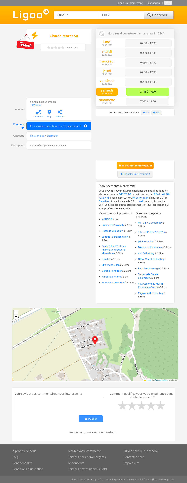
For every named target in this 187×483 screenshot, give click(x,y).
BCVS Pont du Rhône (113, 282)
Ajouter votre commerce (84, 451)
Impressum (131, 463)
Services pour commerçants (87, 457)
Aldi (141, 201)
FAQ (15, 457)
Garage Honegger (112, 270)
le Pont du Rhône (111, 276)
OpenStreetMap (161, 380)
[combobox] (76, 15)
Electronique (37, 135)
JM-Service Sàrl (140, 197)
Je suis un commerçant (130, 3)
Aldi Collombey (146, 253)
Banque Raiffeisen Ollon (115, 236)
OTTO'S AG (125, 194)
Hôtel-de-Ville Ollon (112, 230)
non (158, 112)
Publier (92, 418)
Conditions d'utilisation (27, 469)
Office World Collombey (151, 259)
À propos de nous (24, 451)
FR (167, 3)
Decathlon (104, 201)
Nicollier (106, 259)
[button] (95, 340)
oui (147, 112)
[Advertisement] (51, 75)
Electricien (52, 135)
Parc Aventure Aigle (149, 268)
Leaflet (149, 380)
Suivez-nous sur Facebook (140, 451)
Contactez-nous (133, 457)
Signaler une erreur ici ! (136, 174)
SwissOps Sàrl (167, 479)
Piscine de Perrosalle (113, 225)
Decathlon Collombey (150, 247)
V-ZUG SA (107, 219)
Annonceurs (76, 463)
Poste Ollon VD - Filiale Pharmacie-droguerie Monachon (114, 250)
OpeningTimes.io (115, 479)
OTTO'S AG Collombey (150, 222)
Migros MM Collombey (150, 293)
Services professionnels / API (87, 469)
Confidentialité (22, 463)
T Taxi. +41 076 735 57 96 (151, 232)
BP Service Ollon (111, 265)
